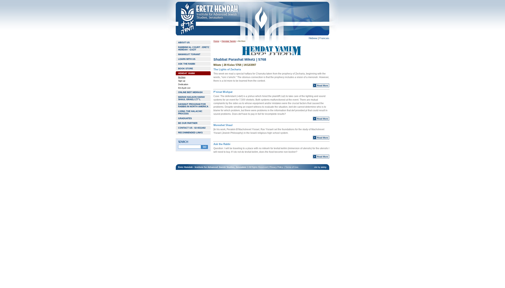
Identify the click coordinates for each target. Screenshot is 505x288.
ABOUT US (184, 42)
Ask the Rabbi (221, 144)
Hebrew (313, 38)
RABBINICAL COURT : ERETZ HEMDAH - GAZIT (193, 48)
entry (323, 167)
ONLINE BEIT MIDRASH (190, 92)
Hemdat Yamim (229, 41)
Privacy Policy (276, 167)
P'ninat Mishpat (222, 91)
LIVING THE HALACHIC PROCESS (190, 112)
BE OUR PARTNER (187, 123)
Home (216, 41)
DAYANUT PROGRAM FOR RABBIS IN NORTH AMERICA (193, 105)
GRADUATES (185, 118)
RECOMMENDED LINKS (190, 132)
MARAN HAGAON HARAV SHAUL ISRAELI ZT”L (191, 98)
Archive (181, 77)
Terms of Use (291, 167)
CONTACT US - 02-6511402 (192, 128)
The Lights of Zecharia (227, 69)
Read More (322, 85)
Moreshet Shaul (223, 125)
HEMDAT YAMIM (186, 73)
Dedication (183, 84)
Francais (324, 38)
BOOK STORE (185, 68)
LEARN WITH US (186, 59)
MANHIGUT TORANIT (189, 54)
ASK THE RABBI (186, 64)
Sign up (181, 81)
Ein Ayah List (184, 88)
